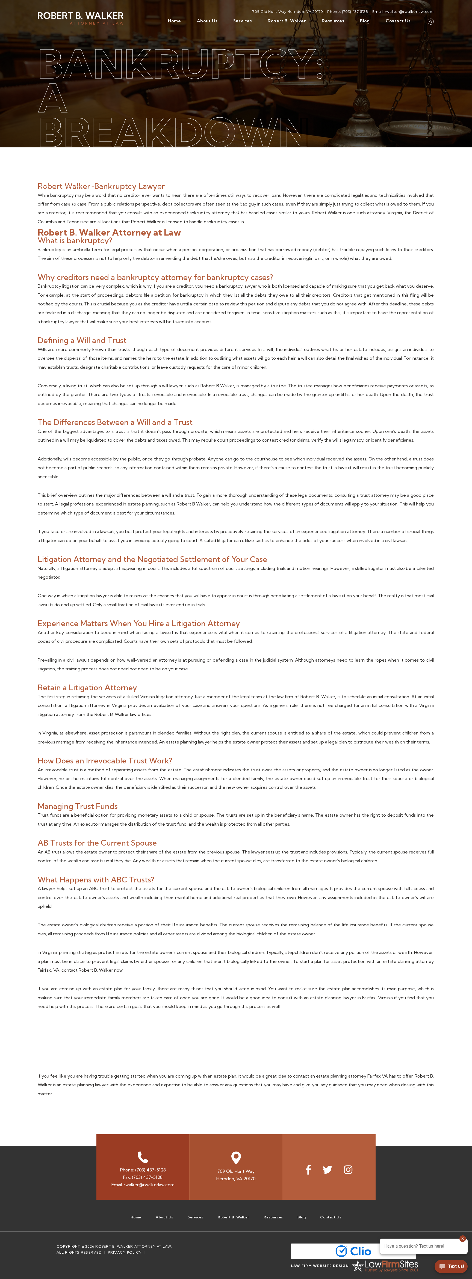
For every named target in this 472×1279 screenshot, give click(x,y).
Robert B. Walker (287, 20)
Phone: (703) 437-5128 (143, 1170)
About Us (207, 20)
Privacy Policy (125, 1252)
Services (242, 20)
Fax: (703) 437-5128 (143, 1177)
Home (174, 20)
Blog (365, 20)
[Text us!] (451, 1268)
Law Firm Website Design (320, 1266)
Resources (333, 20)
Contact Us (398, 20)
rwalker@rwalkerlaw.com (409, 12)
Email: (143, 1184)
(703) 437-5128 (355, 12)
